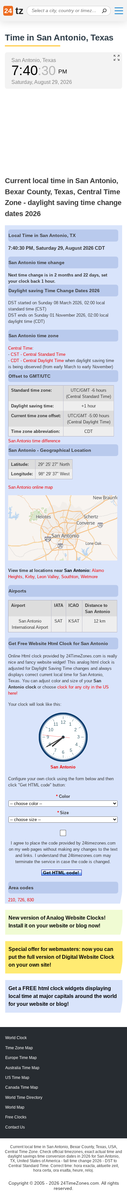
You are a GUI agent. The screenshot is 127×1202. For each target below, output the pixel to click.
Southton (69, 576)
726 (21, 899)
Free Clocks (15, 1117)
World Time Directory (23, 1097)
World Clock (16, 1038)
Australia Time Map (22, 1068)
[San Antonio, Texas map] (62, 559)
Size (63, 812)
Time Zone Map (19, 1048)
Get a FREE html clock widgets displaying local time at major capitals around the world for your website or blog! (62, 996)
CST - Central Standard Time (38, 354)
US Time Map (17, 1077)
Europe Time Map (21, 1057)
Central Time (20, 348)
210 (11, 899)
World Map (14, 1107)
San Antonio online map (30, 487)
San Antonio (76, 570)
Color (63, 796)
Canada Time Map (21, 1087)
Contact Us (15, 1127)
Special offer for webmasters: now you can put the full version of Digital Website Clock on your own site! (61, 957)
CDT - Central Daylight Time (37, 360)
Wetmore (89, 576)
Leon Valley (48, 576)
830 (30, 899)
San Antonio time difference (34, 440)
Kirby (30, 576)
